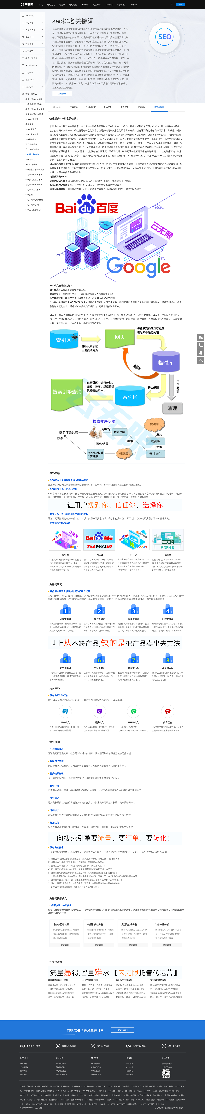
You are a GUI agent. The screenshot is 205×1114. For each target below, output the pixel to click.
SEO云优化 (112, 1090)
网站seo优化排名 (33, 189)
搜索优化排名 (169, 1086)
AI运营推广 (121, 4)
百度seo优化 (100, 1086)
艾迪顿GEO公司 (130, 1095)
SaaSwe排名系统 (88, 1090)
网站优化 (51, 4)
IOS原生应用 (95, 1070)
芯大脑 (159, 1086)
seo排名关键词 (32, 134)
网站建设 (73, 4)
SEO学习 (147, 1090)
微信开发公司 (70, 1104)
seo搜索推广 (31, 129)
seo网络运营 (31, 139)
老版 (157, 1104)
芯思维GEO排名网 (144, 1095)
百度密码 (125, 1086)
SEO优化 (29, 15)
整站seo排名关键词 (34, 184)
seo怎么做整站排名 (34, 179)
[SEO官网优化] (26, 4)
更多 (162, 1104)
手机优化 (29, 124)
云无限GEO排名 (74, 1090)
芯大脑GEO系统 (171, 1095)
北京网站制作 (93, 1104)
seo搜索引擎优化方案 (35, 169)
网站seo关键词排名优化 (35, 174)
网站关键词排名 (32, 204)
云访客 (154, 1090)
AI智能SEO (99, 1099)
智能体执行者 (158, 1095)
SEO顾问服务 (89, 1086)
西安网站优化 (31, 144)
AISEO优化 (65, 1099)
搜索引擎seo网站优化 (35, 109)
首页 (41, 4)
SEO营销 (47, 1095)
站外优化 (125, 107)
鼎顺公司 (30, 1086)
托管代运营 (159, 107)
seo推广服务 (101, 1090)
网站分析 (117, 1086)
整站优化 (23, 1063)
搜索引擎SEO (31, 93)
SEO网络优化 (31, 164)
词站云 (139, 1090)
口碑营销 (109, 4)
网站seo (29, 72)
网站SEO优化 (117, 1095)
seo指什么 (30, 159)
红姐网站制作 (77, 1086)
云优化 (27, 1104)
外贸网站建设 (61, 1070)
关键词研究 (91, 107)
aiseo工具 (140, 1099)
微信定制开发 (167, 1063)
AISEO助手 (121, 1104)
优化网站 (160, 1099)
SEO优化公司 (31, 65)
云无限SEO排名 (36, 1095)
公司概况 (129, 1063)
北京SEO (142, 1104)
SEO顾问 (29, 36)
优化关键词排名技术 (34, 114)
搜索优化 (142, 107)
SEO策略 (74, 107)
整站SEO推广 (37, 1104)
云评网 (22, 1086)
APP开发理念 (96, 1074)
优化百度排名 (130, 1090)
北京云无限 (59, 1104)
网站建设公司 (29, 1090)
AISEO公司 (24, 1095)
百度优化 (29, 44)
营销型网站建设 (61, 1074)
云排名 (109, 1086)
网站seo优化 (105, 1095)
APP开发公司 (82, 1104)
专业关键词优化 (32, 149)
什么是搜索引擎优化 (34, 104)
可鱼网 (37, 1086)
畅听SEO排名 (94, 1095)
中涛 (57, 1090)
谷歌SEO (29, 51)
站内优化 (108, 107)
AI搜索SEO (109, 1099)
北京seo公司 (54, 1086)
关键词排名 (24, 1067)
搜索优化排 (104, 1104)
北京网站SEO (54, 1099)
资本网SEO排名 (77, 1099)
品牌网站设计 (61, 1067)
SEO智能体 (170, 1099)
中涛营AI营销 (174, 1090)
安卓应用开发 (96, 1067)
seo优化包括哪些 (33, 209)
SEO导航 (44, 1086)
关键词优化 (30, 29)
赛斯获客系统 (132, 1104)
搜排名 (120, 1090)
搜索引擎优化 (31, 58)
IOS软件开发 (95, 1063)
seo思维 (29, 194)
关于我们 (134, 4)
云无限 (112, 1104)
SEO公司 (29, 86)
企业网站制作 (61, 1063)
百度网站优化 (41, 1090)
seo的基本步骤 (32, 119)
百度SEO (29, 79)
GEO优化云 (89, 1099)
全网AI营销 (130, 1099)
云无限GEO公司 (149, 1086)
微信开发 (97, 4)
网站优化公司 (42, 1099)
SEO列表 (151, 1104)
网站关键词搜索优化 (34, 199)
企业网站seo (65, 1086)
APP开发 (85, 4)
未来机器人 (57, 1095)
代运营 (62, 4)
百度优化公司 (150, 1099)
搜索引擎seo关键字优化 (35, 99)
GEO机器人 (120, 1099)
